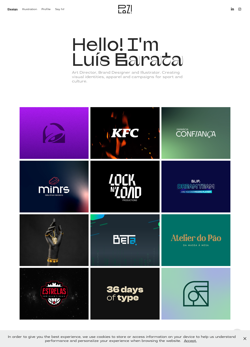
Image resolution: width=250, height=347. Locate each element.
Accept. (190, 341)
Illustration (29, 9)
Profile (46, 9)
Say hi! (59, 9)
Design (13, 9)
